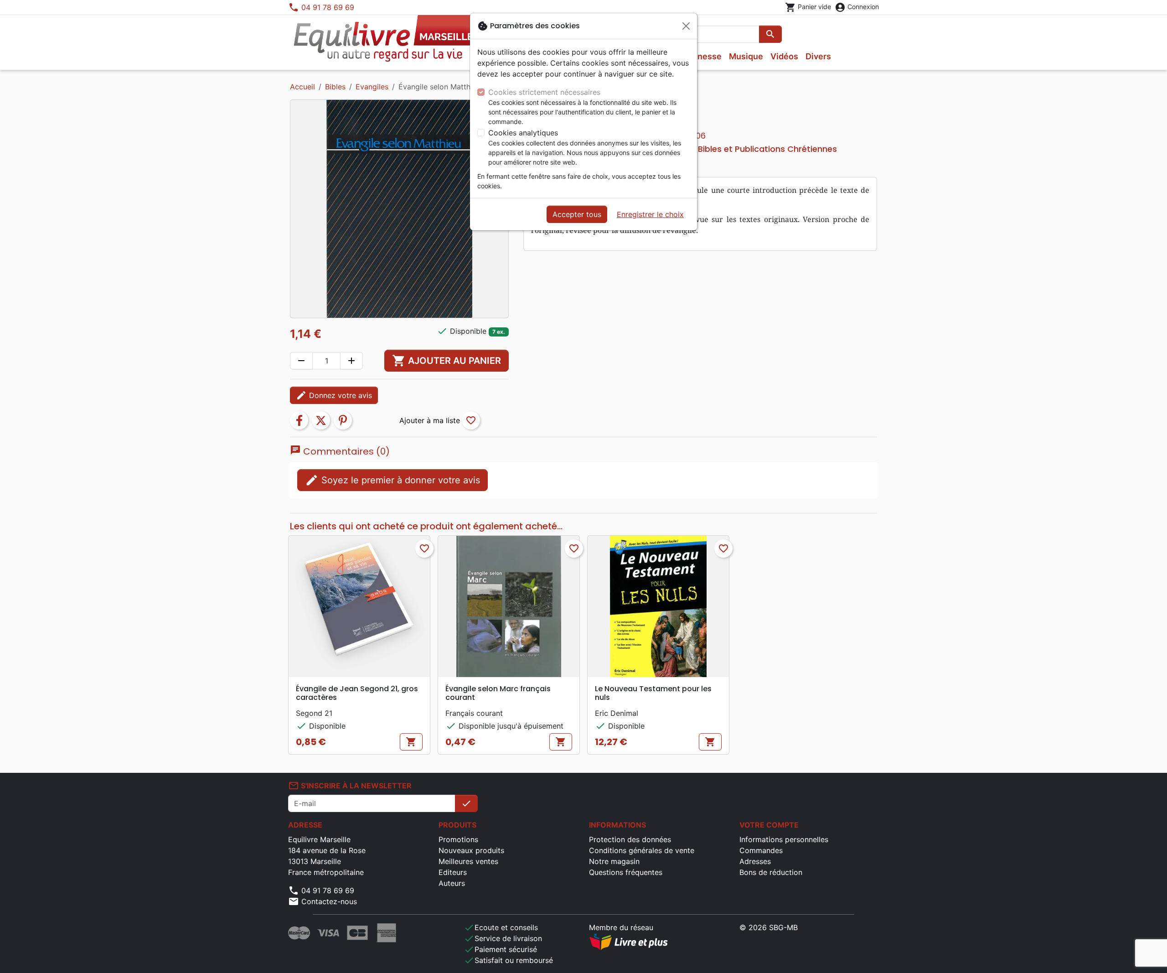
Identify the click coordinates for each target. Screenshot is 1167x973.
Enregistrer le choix (650, 214)
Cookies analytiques (523, 132)
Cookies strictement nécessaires (544, 92)
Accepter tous (577, 214)
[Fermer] (686, 26)
